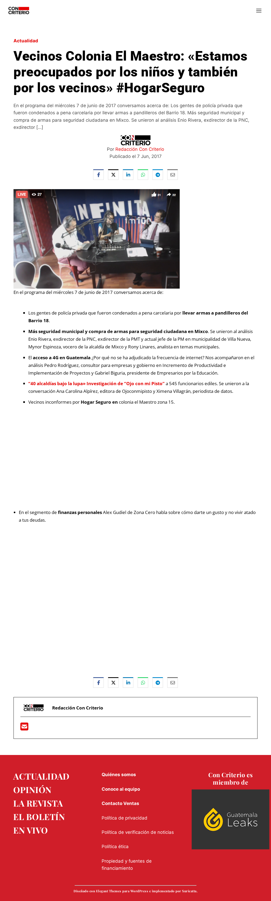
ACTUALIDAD (41, 776)
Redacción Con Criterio (139, 149)
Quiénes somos (119, 774)
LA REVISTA (38, 803)
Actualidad (25, 40)
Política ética (115, 846)
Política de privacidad (124, 818)
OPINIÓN (32, 789)
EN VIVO (30, 830)
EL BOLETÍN (39, 816)
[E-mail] (24, 728)
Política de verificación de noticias (138, 832)
